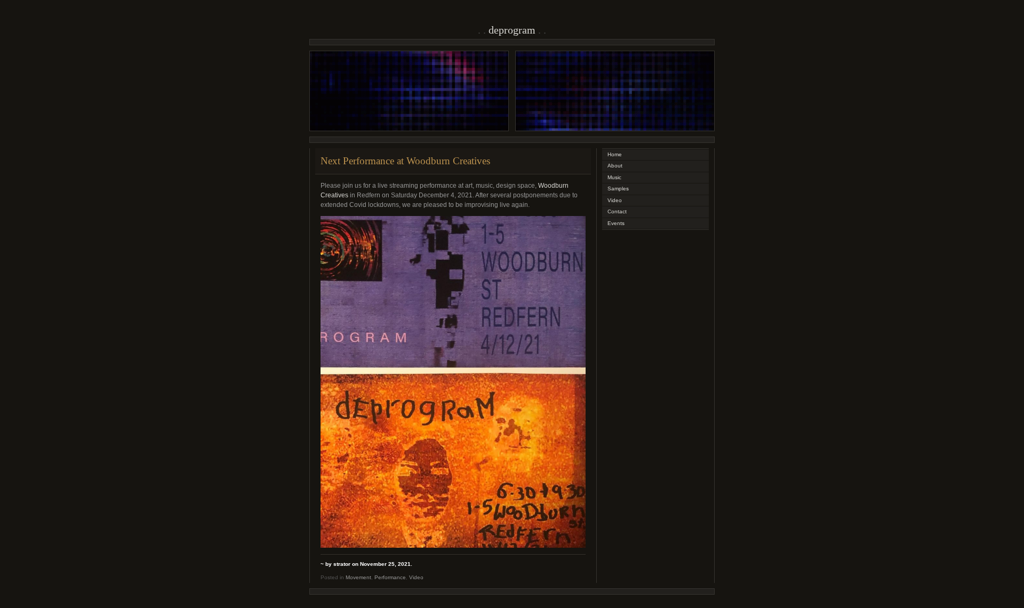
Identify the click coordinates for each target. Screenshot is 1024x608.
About (614, 166)
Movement (358, 577)
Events (616, 223)
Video (416, 577)
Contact (617, 211)
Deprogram (512, 30)
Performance (390, 577)
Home (614, 154)
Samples (618, 188)
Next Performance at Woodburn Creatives (405, 160)
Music (614, 177)
